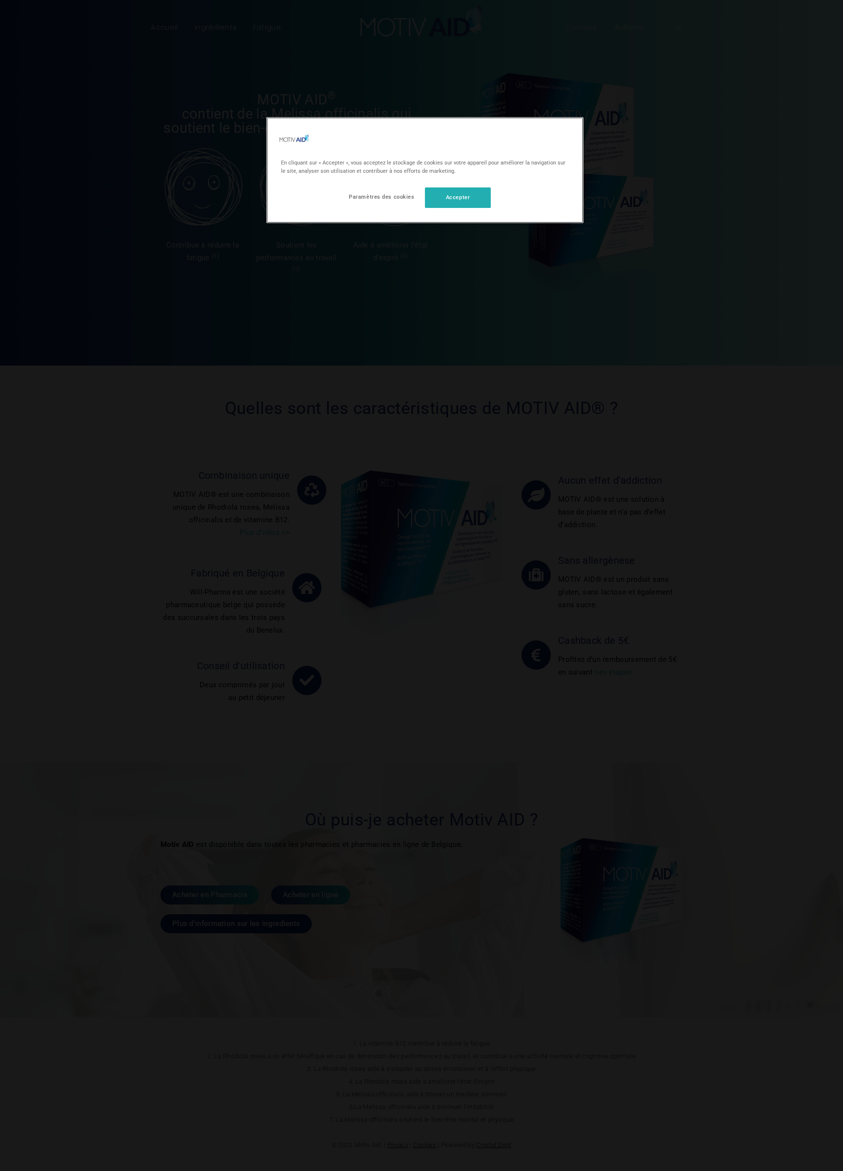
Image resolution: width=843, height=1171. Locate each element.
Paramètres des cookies (382, 196)
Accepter (458, 197)
